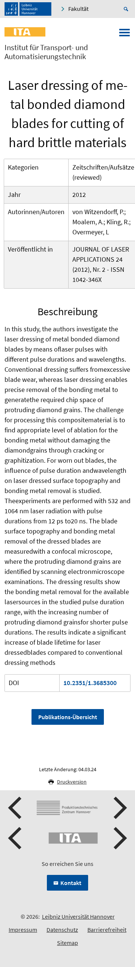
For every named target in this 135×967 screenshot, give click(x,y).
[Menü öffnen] (124, 34)
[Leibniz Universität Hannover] (27, 9)
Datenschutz (62, 929)
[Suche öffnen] (127, 9)
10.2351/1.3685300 (90, 682)
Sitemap (67, 942)
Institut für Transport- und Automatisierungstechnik (46, 52)
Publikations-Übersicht (67, 717)
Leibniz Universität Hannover (78, 916)
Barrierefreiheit (106, 929)
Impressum (23, 929)
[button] (15, 808)
